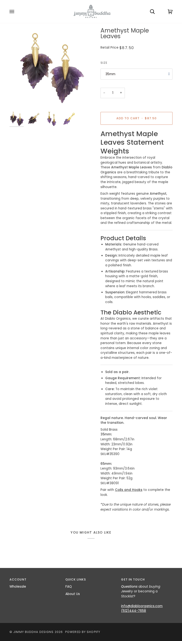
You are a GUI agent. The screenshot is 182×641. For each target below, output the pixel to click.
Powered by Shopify (82, 632)
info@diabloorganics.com (142, 606)
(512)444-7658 (133, 611)
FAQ (68, 586)
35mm (110, 74)
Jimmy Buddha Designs (33, 632)
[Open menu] (16, 11)
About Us (72, 594)
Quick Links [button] (75, 579)
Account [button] (18, 579)
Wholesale (17, 586)
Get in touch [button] (133, 579)
